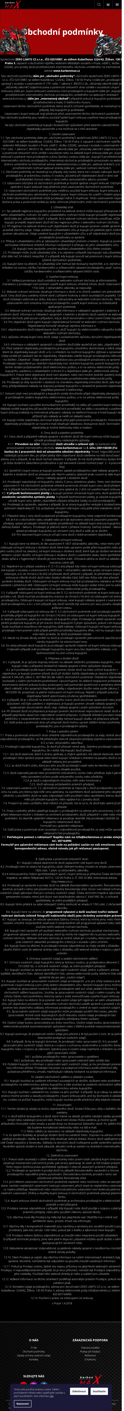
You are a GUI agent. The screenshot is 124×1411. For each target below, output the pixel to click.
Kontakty (33, 1359)
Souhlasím (99, 1391)
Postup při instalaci (90, 1351)
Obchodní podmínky (34, 1351)
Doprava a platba (90, 1347)
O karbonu (90, 1359)
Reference (90, 1355)
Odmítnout (79, 1391)
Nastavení (22, 1403)
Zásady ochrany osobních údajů (34, 1355)
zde (52, 1396)
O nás (34, 1347)
